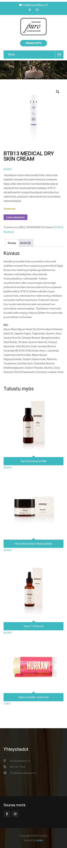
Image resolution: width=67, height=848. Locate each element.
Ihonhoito (9, 231)
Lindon (39, 840)
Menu (11, 54)
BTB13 (59, 227)
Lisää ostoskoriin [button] (33, 418)
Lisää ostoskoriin (15, 217)
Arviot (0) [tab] (25, 243)
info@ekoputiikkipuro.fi (23, 773)
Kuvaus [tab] (12, 243)
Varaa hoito (33, 43)
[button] (57, 92)
